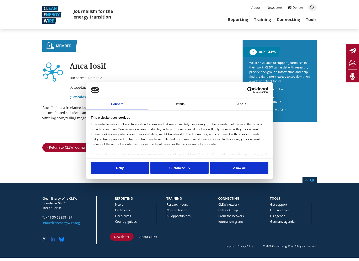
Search (312, 7)
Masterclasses (177, 210)
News (119, 204)
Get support (278, 204)
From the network (231, 216)
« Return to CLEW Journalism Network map (80, 147)
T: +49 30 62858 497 (57, 217)
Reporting (238, 19)
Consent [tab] (117, 104)
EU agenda (277, 216)
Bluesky (62, 239)
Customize (177, 168)
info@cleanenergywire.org (61, 223)
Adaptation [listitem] (80, 87)
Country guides (126, 221)
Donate (298, 7)
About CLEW (148, 237)
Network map (228, 210)
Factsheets (122, 210)
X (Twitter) (46, 239)
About (255, 7)
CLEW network (228, 204)
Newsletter (274, 7)
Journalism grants (230, 221)
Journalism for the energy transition (93, 14)
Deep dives (123, 216)
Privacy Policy (245, 246)
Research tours (177, 204)
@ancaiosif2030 (83, 97)
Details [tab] (180, 104)
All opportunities (179, 216)
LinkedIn (54, 239)
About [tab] (241, 104)
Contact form (277, 109)
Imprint (230, 246)
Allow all (239, 168)
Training (262, 19)
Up (312, 180)
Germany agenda (282, 221)
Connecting (288, 19)
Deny (120, 168)
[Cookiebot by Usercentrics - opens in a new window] (250, 90)
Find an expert (280, 210)
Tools (311, 19)
